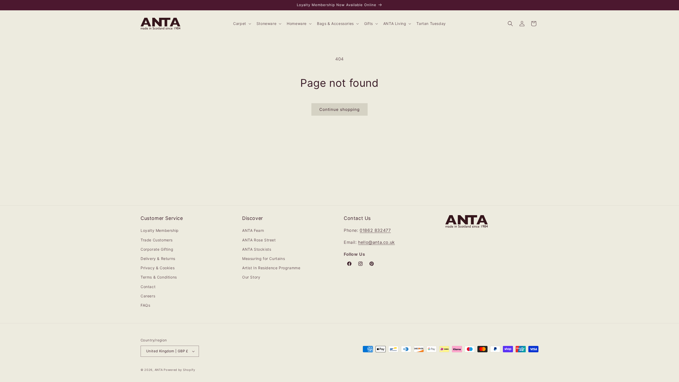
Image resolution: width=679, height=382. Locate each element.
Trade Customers (157, 240)
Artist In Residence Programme (271, 268)
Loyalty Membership (160, 230)
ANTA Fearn (253, 230)
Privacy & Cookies (158, 268)
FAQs (145, 305)
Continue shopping (339, 109)
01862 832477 (375, 230)
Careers (148, 296)
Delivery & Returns (158, 258)
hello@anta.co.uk (376, 242)
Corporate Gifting (157, 249)
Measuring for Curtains (263, 258)
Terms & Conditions (159, 277)
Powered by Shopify (179, 370)
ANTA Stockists (256, 249)
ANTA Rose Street (259, 240)
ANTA (159, 370)
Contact (148, 286)
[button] (241, 23)
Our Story (251, 277)
